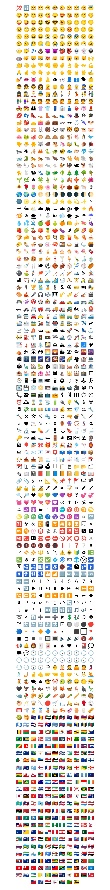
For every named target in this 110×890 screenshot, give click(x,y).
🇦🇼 (55, 724)
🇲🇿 (26, 825)
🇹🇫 (48, 860)
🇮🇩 (84, 781)
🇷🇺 (19, 846)
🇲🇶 (41, 817)
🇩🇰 (77, 753)
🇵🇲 (19, 839)
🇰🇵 (69, 796)
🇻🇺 (84, 875)
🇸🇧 (41, 846)
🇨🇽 (33, 753)
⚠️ (62, 552)
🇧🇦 (77, 724)
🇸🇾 (91, 853)
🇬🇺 (91, 774)
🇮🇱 (19, 789)
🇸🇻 (77, 853)
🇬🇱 (33, 774)
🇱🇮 (48, 803)
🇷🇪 (77, 839)
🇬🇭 (19, 774)
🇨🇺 (91, 746)
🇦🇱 (77, 717)
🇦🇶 (19, 724)
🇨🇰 (41, 746)
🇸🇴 (48, 853)
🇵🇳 (26, 839)
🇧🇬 (33, 731)
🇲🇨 (33, 810)
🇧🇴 (84, 731)
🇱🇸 (69, 803)
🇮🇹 (69, 789)
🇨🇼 (26, 753)
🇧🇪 (19, 731)
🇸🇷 (55, 853)
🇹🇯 (69, 860)
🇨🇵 (77, 746)
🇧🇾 (55, 739)
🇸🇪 (62, 846)
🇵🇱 (91, 832)
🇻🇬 (62, 875)
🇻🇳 (77, 875)
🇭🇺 (69, 781)
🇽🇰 (41, 882)
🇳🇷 (19, 832)
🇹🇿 (62, 867)
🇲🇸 (55, 817)
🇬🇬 (91, 767)
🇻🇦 (41, 875)
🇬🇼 (19, 781)
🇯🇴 (91, 789)
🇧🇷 (19, 739)
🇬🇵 (55, 774)
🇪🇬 (48, 760)
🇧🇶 (91, 731)
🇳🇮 (69, 825)
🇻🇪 (55, 875)
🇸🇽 (84, 853)
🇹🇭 (62, 860)
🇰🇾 (91, 796)
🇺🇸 (19, 875)
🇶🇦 (69, 839)
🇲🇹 (62, 817)
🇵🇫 (62, 832)
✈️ (84, 323)
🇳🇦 (33, 825)
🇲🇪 (48, 810)
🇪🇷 (62, 760)
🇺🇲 (84, 867)
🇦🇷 (26, 724)
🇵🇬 (69, 832)
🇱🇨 (41, 803)
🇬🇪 (77, 767)
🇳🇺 (26, 832)
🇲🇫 (55, 810)
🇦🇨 (33, 717)
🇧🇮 (48, 731)
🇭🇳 (48, 781)
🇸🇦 (33, 846)
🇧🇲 (69, 731)
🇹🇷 (33, 867)
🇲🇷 (48, 817)
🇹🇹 (41, 867)
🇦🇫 (55, 717)
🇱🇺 (84, 803)
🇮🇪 (91, 781)
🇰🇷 (77, 796)
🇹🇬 (55, 860)
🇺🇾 (26, 875)
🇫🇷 (48, 767)
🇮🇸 (62, 789)
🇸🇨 (48, 846)
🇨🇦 (69, 739)
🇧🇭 (41, 731)
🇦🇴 (91, 717)
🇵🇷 (33, 839)
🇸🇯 (91, 846)
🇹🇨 (33, 860)
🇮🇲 (26, 789)
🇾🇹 (55, 882)
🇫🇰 (26, 767)
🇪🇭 (55, 760)
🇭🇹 (62, 781)
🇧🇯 (55, 731)
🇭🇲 (41, 781)
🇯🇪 (77, 789)
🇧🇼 (48, 739)
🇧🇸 (26, 739)
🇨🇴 (69, 746)
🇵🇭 (77, 832)
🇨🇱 (48, 746)
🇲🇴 (26, 817)
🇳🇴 (84, 825)
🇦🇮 (69, 717)
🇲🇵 (33, 817)
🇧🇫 (26, 731)
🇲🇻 (77, 817)
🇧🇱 (62, 731)
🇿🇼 (77, 882)
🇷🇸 (91, 839)
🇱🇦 (26, 803)
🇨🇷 (84, 746)
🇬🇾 (26, 781)
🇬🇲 (41, 774)
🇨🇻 (19, 753)
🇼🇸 (33, 882)
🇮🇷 (55, 789)
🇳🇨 (41, 825)
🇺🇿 (33, 875)
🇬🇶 (62, 774)
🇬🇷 (69, 774)
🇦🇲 (84, 717)
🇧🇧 (84, 724)
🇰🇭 (41, 796)
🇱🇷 (62, 803)
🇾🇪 (48, 882)
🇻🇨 (48, 875)
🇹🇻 (48, 867)
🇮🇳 (33, 789)
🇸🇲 (33, 853)
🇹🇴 (26, 867)
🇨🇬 (19, 746)
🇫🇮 (91, 760)
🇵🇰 (84, 832)
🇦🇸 (33, 724)
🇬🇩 (69, 767)
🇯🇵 (19, 796)
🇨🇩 (84, 739)
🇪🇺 (84, 760)
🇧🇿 (62, 739)
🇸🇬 (69, 846)
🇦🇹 (41, 724)
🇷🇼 (26, 846)
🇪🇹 (77, 760)
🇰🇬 (33, 796)
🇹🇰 (77, 860)
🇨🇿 (48, 753)
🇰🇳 (62, 796)
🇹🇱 (84, 860)
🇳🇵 (91, 825)
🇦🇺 (48, 724)
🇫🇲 (33, 767)
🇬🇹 (84, 774)
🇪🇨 (33, 760)
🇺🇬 (77, 867)
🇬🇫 (84, 767)
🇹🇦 (26, 860)
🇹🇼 (55, 867)
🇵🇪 (55, 832)
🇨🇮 (33, 746)
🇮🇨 (77, 781)
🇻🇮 (69, 875)
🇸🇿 (19, 860)
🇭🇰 (33, 781)
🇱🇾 (19, 810)
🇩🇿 (19, 760)
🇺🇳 (91, 867)
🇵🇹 (48, 839)
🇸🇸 (62, 853)
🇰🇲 (55, 796)
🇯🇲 (84, 789)
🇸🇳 (41, 853)
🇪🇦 (26, 760)
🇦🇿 (69, 724)
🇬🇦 (55, 767)
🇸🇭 (77, 846)
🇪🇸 (69, 760)
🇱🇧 (33, 803)
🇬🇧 (62, 767)
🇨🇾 (41, 753)
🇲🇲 (91, 810)
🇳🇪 (48, 825)
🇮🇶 (48, 789)
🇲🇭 (69, 810)
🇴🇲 (41, 832)
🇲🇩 (41, 810)
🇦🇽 (62, 724)
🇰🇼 (84, 796)
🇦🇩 (41, 717)
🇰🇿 (19, 803)
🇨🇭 (26, 746)
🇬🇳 (48, 774)
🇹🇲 (91, 860)
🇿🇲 (69, 882)
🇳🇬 (62, 825)
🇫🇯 (19, 767)
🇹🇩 (41, 860)
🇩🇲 (84, 753)
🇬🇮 (26, 774)
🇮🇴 (41, 789)
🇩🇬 (62, 753)
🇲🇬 (62, 810)
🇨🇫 (91, 739)
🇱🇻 (91, 803)
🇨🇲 (55, 746)
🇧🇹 (33, 739)
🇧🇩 (91, 724)
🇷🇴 (84, 839)
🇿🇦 (62, 882)
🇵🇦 (48, 832)
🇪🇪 (41, 760)
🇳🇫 (55, 825)
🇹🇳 (19, 867)
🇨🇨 (77, 739)
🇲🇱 (84, 810)
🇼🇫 (91, 875)
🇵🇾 (62, 839)
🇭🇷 (55, 781)
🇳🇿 (33, 832)
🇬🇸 (77, 774)
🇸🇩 (55, 846)
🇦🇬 (62, 717)
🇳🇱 (77, 825)
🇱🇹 (77, 803)
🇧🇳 (77, 731)
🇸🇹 (69, 853)
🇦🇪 (48, 717)
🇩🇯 (69, 753)
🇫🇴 (41, 767)
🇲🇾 (19, 825)
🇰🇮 (48, 796)
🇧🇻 (41, 739)
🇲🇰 (77, 810)
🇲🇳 (19, 817)
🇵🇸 (41, 839)
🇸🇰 (19, 853)
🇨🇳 (62, 746)
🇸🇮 (84, 846)
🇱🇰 (55, 803)
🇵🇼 (55, 839)
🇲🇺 (69, 817)
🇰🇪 (26, 796)
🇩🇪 (55, 753)
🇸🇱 (26, 853)
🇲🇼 (84, 817)
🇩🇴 (91, 753)
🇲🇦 (26, 810)
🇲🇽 (91, 817)
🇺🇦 (69, 867)
